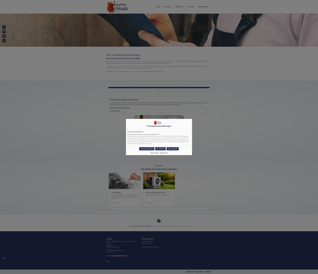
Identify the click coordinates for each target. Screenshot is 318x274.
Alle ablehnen (160, 149)
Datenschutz (154, 153)
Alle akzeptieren (173, 149)
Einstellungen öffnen (146, 149)
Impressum (164, 153)
